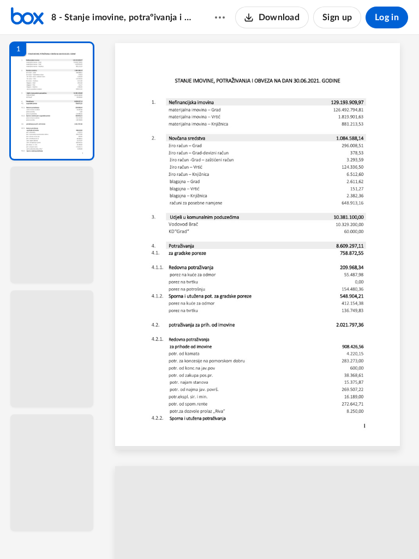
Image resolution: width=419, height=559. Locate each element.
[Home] (27, 17)
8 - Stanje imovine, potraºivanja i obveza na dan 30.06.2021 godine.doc (122, 17)
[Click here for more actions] (220, 17)
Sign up (337, 17)
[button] (52, 101)
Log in (387, 17)
